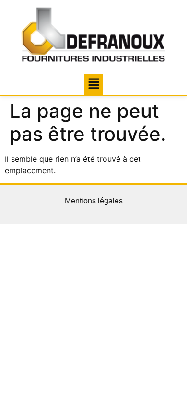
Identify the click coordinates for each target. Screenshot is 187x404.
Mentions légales (94, 201)
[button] (93, 84)
